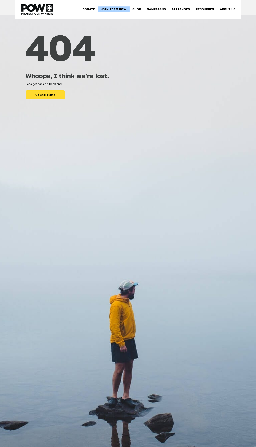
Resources (205, 9)
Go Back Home (45, 94)
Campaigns (156, 9)
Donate (89, 9)
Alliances (181, 9)
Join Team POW (114, 9)
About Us (227, 9)
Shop (137, 9)
